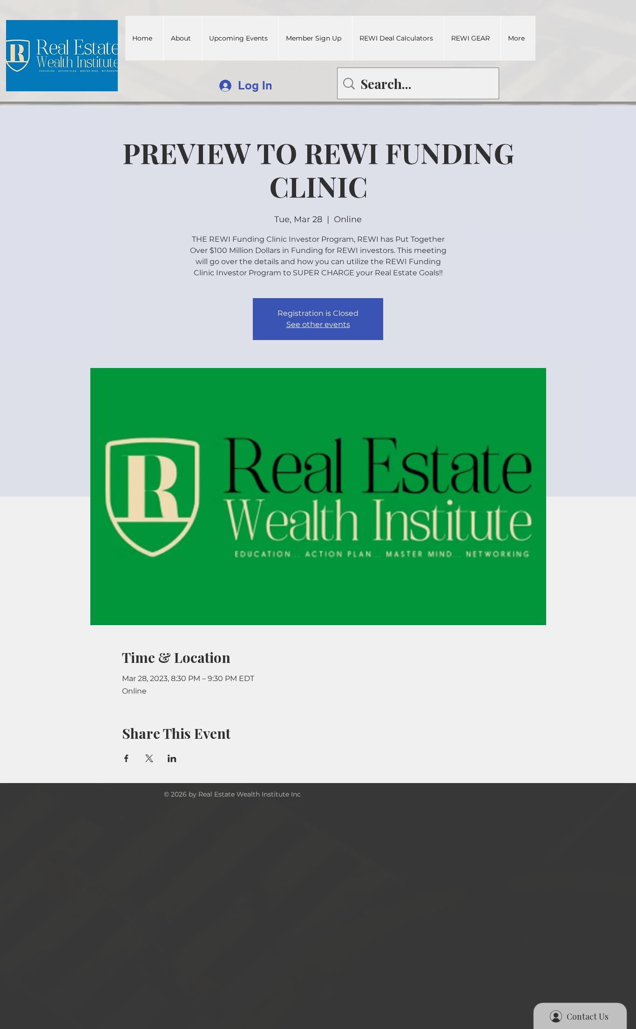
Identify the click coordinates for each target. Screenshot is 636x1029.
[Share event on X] (149, 758)
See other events (318, 324)
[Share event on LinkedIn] (172, 758)
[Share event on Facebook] (126, 758)
